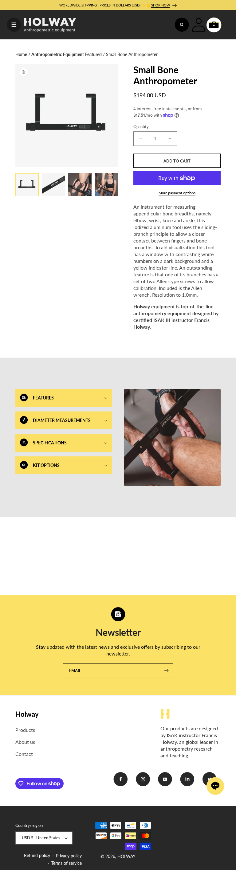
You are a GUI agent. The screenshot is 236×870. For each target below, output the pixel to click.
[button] (14, 25)
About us (25, 742)
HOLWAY (126, 856)
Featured (93, 54)
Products (25, 730)
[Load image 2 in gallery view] (53, 184)
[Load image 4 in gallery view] (106, 184)
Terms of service (66, 863)
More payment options (177, 192)
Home (21, 54)
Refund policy (37, 855)
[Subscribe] (166, 670)
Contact (24, 754)
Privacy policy (69, 855)
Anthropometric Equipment (57, 54)
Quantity (141, 126)
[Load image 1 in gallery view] (27, 184)
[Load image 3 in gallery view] (80, 184)
